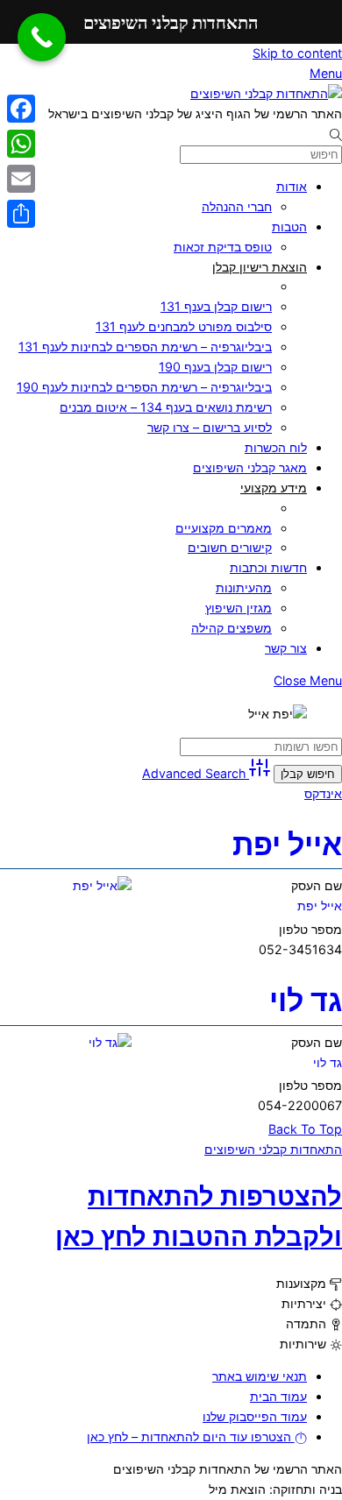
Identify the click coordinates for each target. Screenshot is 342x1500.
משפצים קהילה (231, 627)
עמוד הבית (278, 1396)
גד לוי (305, 1000)
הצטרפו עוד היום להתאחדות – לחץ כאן (191, 1436)
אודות (291, 186)
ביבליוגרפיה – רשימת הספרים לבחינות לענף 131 (145, 346)
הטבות (289, 226)
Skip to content (297, 53)
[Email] (21, 178)
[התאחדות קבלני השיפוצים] (266, 93)
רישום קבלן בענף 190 (215, 366)
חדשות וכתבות (268, 567)
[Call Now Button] (42, 37)
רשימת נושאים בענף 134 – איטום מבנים (166, 407)
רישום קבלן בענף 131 (216, 306)
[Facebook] (21, 108)
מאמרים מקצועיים (223, 527)
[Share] (21, 213)
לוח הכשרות (276, 447)
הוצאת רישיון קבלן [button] (259, 266)
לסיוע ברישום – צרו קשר (209, 427)
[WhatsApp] (21, 143)
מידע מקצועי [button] (273, 487)
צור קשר (286, 647)
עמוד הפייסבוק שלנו (255, 1416)
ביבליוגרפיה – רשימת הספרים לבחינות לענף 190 (144, 386)
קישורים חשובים (230, 547)
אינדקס (323, 793)
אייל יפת (287, 844)
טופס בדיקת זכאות (223, 246)
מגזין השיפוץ (238, 607)
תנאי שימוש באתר (259, 1376)
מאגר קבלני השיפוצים (250, 467)
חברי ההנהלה (237, 206)
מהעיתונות (244, 587)
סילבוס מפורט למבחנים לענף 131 (184, 326)
